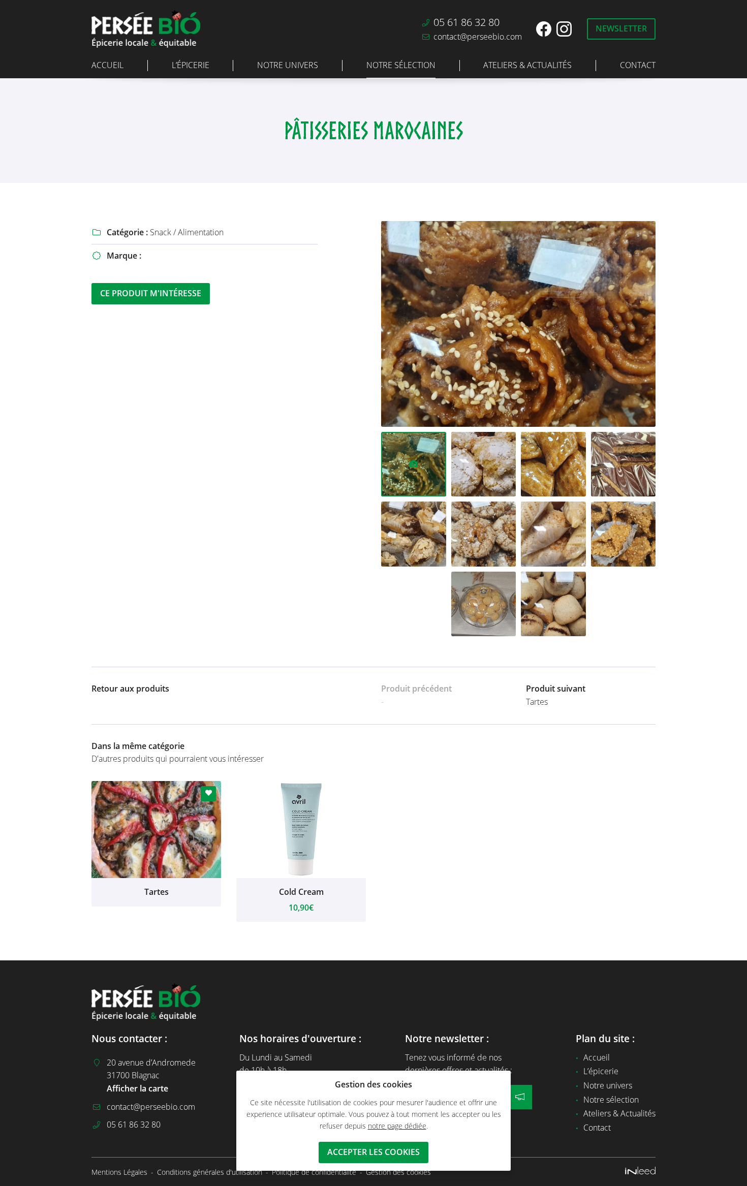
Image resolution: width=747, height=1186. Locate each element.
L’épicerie (190, 65)
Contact (638, 65)
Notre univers (287, 65)
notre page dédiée (397, 1126)
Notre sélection (400, 65)
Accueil (107, 65)
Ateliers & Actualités (527, 65)
